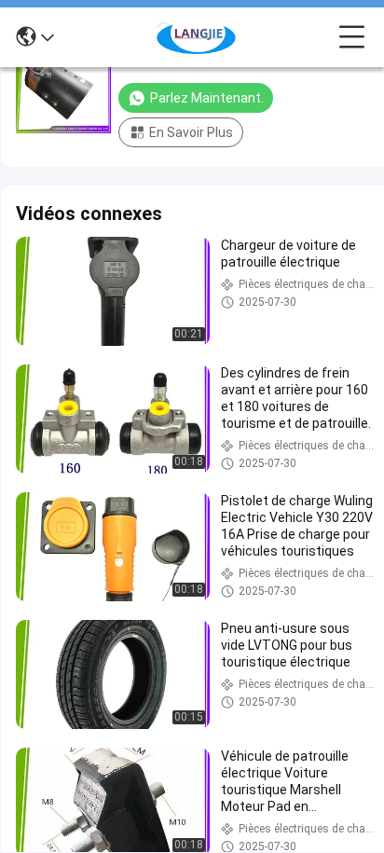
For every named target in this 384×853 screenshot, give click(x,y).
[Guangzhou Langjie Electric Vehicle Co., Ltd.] (196, 37)
